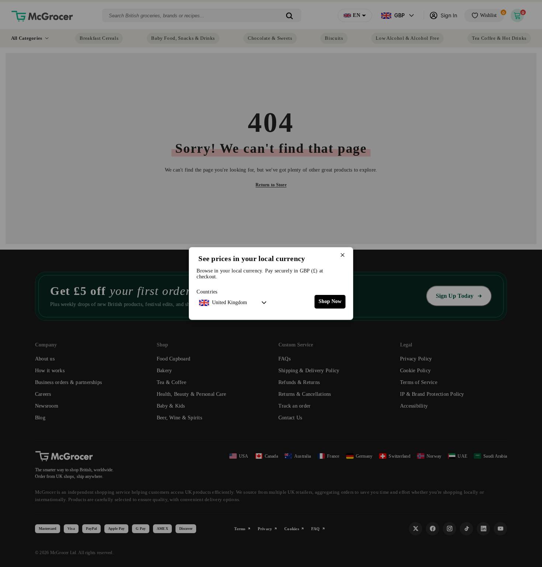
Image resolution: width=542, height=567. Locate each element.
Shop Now (330, 301)
